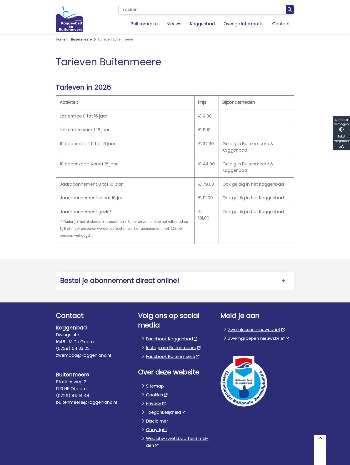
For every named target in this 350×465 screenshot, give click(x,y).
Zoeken (290, 9)
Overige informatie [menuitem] (243, 24)
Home (60, 39)
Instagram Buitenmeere (171, 348)
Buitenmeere (81, 39)
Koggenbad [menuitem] (202, 24)
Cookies (154, 395)
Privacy (153, 403)
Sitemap (155, 386)
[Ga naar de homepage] (69, 18)
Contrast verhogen (341, 122)
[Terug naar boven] (320, 450)
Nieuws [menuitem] (173, 24)
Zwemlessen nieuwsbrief (254, 329)
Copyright (156, 430)
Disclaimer (157, 421)
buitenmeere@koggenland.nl (86, 402)
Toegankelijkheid (163, 412)
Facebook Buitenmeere (170, 356)
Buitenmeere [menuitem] (144, 24)
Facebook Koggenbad (169, 339)
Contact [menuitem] (281, 24)
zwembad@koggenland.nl (83, 355)
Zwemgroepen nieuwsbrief (256, 338)
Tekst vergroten (341, 138)
